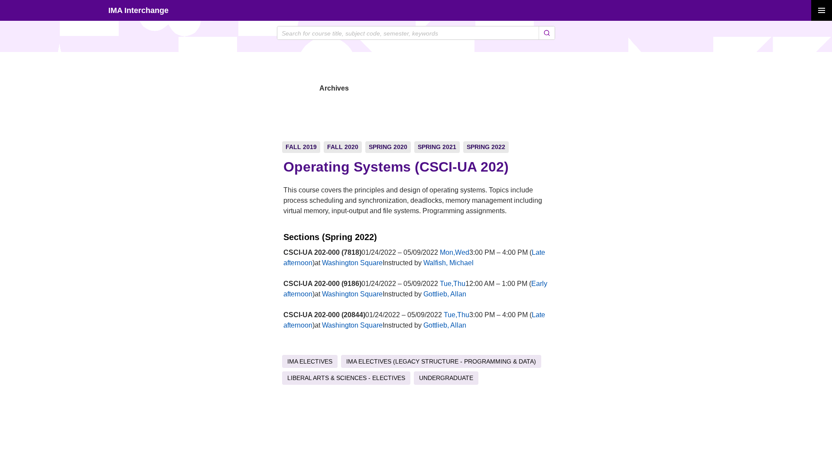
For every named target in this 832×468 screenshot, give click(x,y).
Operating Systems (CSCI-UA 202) (396, 167)
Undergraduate (446, 377)
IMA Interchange (138, 10)
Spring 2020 (388, 146)
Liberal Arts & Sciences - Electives (346, 377)
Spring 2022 (486, 146)
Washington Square (352, 262)
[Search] (547, 33)
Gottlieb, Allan (444, 294)
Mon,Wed (454, 252)
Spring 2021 (437, 146)
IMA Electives (309, 361)
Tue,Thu (452, 283)
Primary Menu (821, 10)
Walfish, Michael (448, 262)
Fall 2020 (342, 146)
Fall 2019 (301, 146)
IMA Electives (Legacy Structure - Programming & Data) (441, 361)
